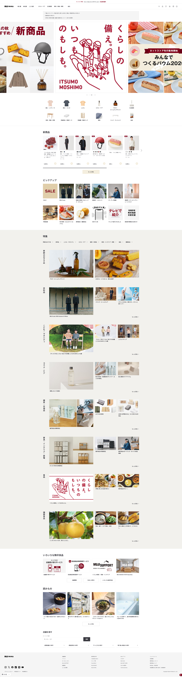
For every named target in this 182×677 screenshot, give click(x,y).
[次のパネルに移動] (95, 95)
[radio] (61, 152)
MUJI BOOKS (94, 665)
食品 (69, 6)
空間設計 (64, 665)
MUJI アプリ (123, 656)
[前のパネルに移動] (87, 95)
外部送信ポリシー (17, 671)
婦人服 (19, 6)
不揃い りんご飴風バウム (115, 152)
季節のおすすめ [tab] (47, 242)
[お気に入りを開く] (166, 6)
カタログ (122, 658)
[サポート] (176, 6)
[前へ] (39, 150)
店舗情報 (64, 656)
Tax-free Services (124, 667)
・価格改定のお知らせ (49, 15)
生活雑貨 (49, 6)
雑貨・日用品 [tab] (93, 242)
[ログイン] (162, 6)
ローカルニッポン (65, 660)
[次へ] (142, 150)
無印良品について (153, 663)
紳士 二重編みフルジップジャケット (83, 155)
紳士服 (25, 6)
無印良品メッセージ (154, 660)
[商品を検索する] (159, 6)
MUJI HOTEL (93, 667)
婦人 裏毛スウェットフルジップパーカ (131, 155)
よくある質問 (64, 667)
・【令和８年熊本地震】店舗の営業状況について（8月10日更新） (58, 18)
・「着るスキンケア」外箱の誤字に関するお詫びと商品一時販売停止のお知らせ (62, 13)
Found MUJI (93, 663)
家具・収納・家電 (58, 6)
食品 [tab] (120, 242)
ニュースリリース (153, 656)
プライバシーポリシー (9, 671)
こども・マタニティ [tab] (69, 242)
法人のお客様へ (124, 665)
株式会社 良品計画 (154, 665)
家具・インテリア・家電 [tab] (108, 242)
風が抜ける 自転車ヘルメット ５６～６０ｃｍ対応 (99, 154)
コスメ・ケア (41, 6)
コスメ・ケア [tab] (82, 242)
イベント (64, 658)
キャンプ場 (93, 660)
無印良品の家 (94, 656)
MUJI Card (123, 660)
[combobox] (6, 674)
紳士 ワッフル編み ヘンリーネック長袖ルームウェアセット (66, 156)
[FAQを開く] (173, 6)
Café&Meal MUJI (94, 658)
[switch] (55, 163)
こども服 (31, 6)
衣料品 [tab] (57, 242)
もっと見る (135, 317)
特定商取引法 (24, 671)
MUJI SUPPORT (65, 663)
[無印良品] (9, 656)
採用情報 (151, 658)
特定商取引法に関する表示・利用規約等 (157, 667)
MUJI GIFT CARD (124, 663)
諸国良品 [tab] (128, 242)
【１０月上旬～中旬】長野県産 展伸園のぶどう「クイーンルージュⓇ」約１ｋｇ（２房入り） (50, 155)
